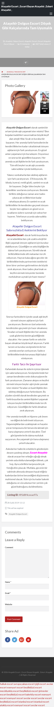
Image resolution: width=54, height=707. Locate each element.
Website (8, 604)
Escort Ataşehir (44, 41)
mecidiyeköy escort (10, 690)
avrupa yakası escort (24, 683)
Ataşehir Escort (30, 41)
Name (8, 582)
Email (8, 593)
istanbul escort (26, 701)
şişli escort (40, 683)
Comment (9, 547)
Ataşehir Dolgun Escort (18, 514)
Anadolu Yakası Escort (15, 41)
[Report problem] (26, 62)
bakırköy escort (33, 694)
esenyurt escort (15, 687)
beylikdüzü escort (33, 687)
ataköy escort (7, 705)
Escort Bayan (9, 44)
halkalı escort (7, 683)
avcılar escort (31, 698)
